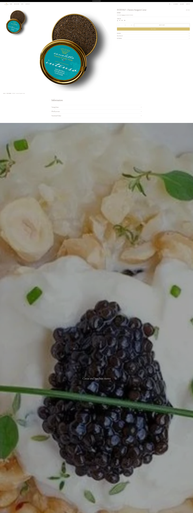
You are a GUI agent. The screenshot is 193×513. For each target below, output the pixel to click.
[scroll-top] (191, 511)
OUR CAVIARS (9, 93)
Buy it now (153, 29)
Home (4, 93)
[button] (176, 4)
